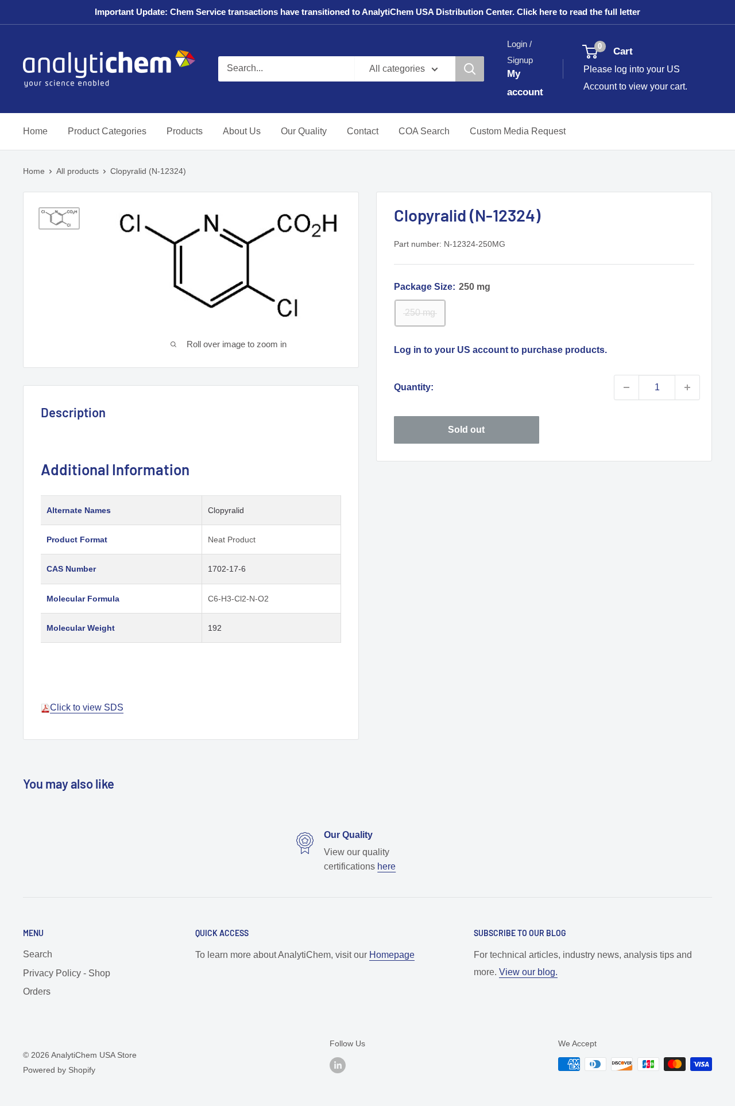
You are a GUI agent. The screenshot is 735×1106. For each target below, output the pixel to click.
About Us (242, 131)
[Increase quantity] (687, 387)
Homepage (392, 955)
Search (37, 954)
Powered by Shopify (59, 1069)
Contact (362, 131)
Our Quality (304, 131)
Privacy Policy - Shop (66, 973)
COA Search (424, 131)
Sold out (466, 429)
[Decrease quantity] (626, 387)
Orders (37, 991)
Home (35, 131)
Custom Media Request (518, 131)
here (386, 866)
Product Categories (107, 131)
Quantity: (414, 387)
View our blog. (528, 972)
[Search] (469, 69)
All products (77, 171)
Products (185, 131)
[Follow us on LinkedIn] (338, 1065)
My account (525, 83)
